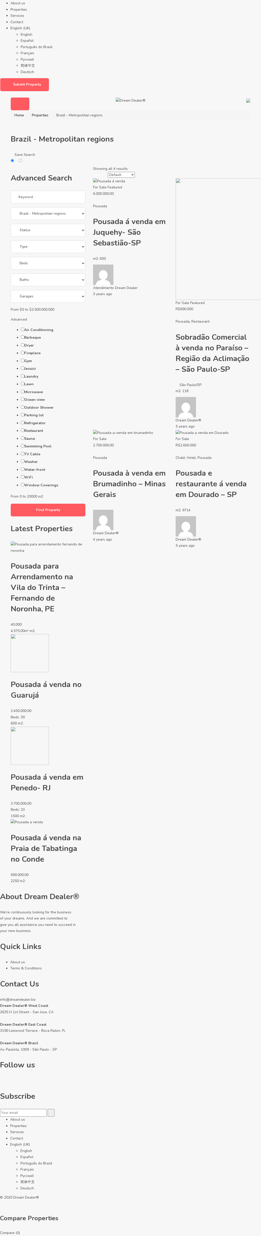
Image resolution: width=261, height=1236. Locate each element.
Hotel (191, 457)
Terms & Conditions (26, 968)
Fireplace (32, 353)
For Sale (100, 187)
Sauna (29, 438)
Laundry (31, 376)
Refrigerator (35, 423)
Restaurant (33, 430)
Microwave (33, 392)
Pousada (100, 206)
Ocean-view (34, 399)
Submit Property (27, 84)
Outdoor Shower (39, 407)
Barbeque (32, 337)
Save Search (24, 154)
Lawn (29, 384)
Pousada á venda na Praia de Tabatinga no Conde (46, 848)
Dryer (29, 345)
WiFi (28, 477)
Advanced (19, 319)
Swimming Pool (37, 446)
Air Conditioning (38, 329)
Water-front (34, 469)
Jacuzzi (30, 368)
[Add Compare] (98, 199)
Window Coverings (41, 485)
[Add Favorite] (95, 199)
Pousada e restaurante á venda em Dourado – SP (211, 484)
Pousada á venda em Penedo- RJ (47, 782)
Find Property (48, 509)
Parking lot (34, 415)
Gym (28, 361)
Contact (16, 22)
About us (17, 3)
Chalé (180, 457)
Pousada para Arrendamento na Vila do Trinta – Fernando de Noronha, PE (42, 587)
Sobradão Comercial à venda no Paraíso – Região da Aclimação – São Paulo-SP (212, 353)
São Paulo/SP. (190, 384)
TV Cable (32, 454)
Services (17, 15)
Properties (18, 9)
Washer (31, 461)
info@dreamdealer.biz (17, 999)
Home (19, 115)
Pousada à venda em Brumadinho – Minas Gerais (129, 484)
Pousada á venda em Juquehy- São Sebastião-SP (129, 232)
